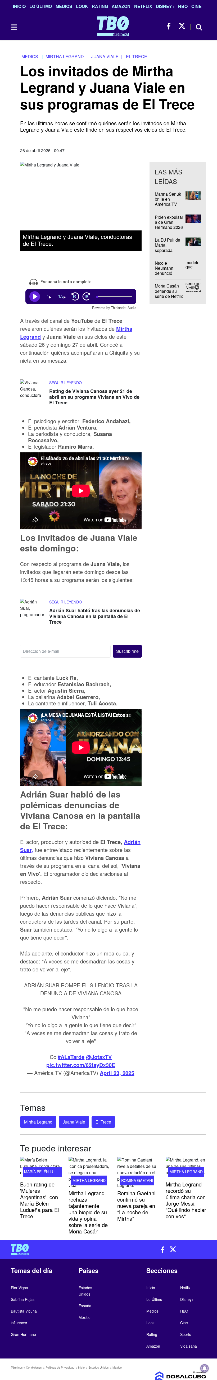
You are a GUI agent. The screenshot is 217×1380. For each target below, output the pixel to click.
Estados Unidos (98, 1367)
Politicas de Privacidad (60, 1367)
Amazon (121, 6)
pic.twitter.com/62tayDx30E (80, 1065)
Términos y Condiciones (26, 1367)
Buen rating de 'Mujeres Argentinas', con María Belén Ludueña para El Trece (39, 1200)
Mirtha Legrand (38, 1122)
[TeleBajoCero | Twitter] (182, 26)
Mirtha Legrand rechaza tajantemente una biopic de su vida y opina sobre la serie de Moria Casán (88, 1212)
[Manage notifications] (204, 1368)
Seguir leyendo (65, 382)
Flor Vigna (19, 1287)
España (85, 1305)
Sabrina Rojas (22, 1299)
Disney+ (165, 6)
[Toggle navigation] (14, 27)
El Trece (103, 1122)
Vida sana (188, 1346)
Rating (100, 6)
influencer (19, 1322)
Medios (64, 6)
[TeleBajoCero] (58, 1249)
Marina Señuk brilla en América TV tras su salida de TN (168, 204)
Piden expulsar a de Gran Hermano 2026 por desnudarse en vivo (169, 227)
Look (82, 6)
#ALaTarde (71, 1057)
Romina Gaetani (137, 1180)
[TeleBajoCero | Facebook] (170, 26)
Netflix (143, 6)
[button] (127, 651)
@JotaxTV (99, 1057)
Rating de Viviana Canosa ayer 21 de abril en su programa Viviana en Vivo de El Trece (94, 397)
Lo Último (40, 6)
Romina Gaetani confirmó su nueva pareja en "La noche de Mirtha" (136, 1205)
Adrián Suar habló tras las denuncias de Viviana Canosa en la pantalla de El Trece (94, 616)
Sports (185, 1334)
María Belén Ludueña (45, 1171)
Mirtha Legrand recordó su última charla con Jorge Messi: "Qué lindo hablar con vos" (186, 1200)
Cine (196, 6)
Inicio (19, 6)
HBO (183, 6)
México (85, 1317)
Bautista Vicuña (24, 1311)
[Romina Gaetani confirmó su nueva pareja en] (137, 1173)
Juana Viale (74, 1122)
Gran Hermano (23, 1334)
